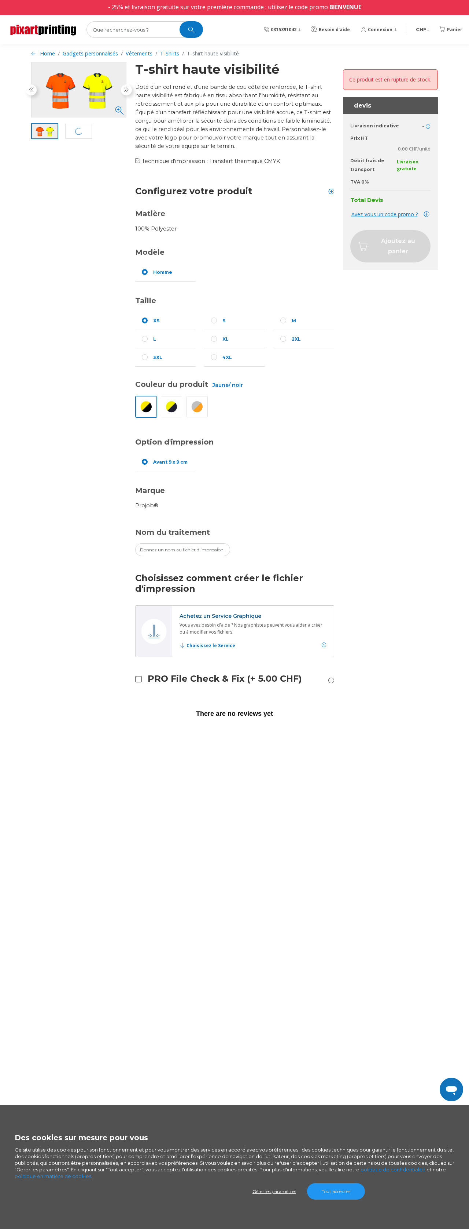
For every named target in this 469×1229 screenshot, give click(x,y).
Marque (150, 490)
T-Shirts (169, 53)
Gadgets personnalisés (90, 53)
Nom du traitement (172, 532)
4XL (227, 357)
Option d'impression (174, 442)
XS (156, 320)
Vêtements (139, 53)
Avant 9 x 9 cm (170, 462)
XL (225, 339)
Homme (162, 272)
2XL (296, 339)
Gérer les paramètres (274, 1191)
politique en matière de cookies (53, 1176)
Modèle (150, 252)
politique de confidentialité (393, 1169)
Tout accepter (336, 1191)
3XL (157, 357)
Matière (150, 213)
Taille (145, 300)
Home (47, 53)
